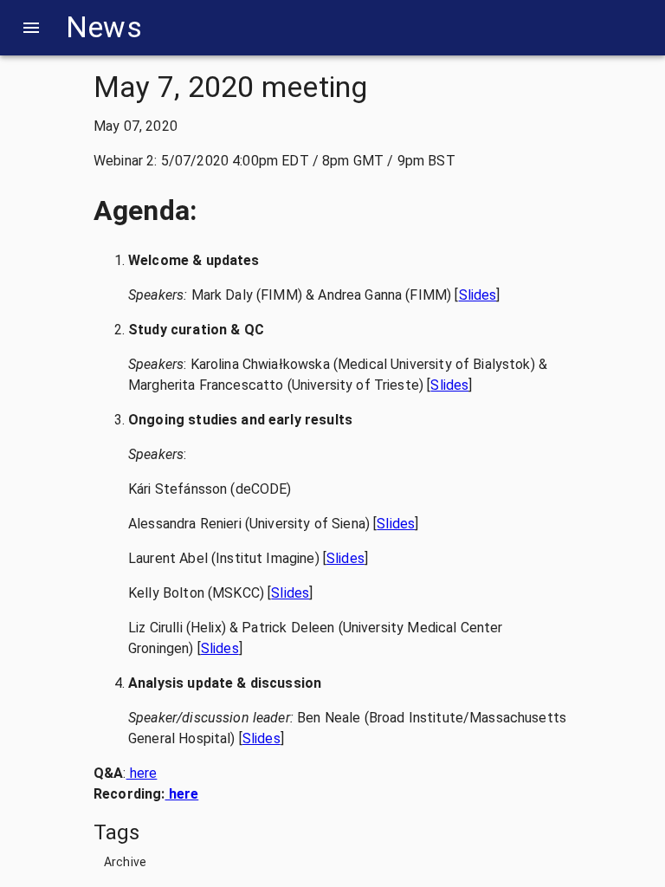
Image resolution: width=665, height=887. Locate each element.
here (142, 773)
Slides (478, 295)
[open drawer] (31, 28)
